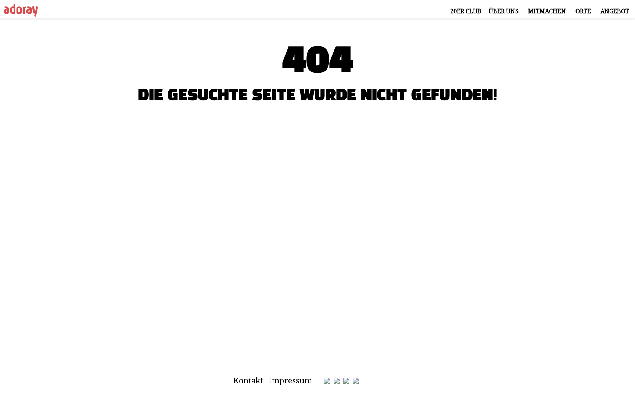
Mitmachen (547, 11)
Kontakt (248, 380)
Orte (583, 11)
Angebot (614, 11)
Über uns (504, 11)
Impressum (290, 380)
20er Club (465, 11)
